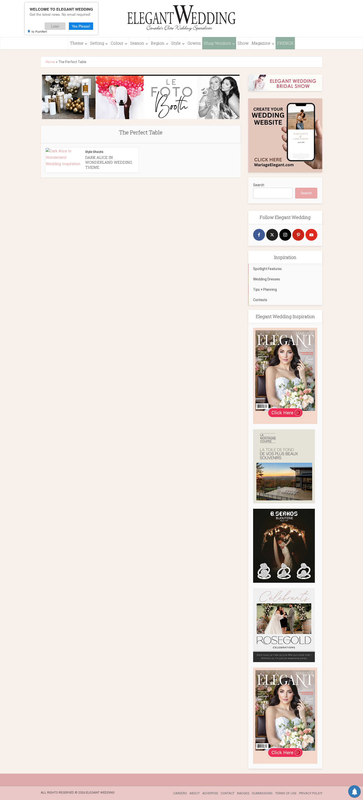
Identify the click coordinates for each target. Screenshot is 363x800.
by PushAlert (39, 31)
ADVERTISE (210, 793)
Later (55, 26)
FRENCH (285, 43)
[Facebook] (259, 235)
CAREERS (180, 793)
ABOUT (194, 793)
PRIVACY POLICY (310, 793)
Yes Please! (81, 26)
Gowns (194, 43)
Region (157, 43)
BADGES (243, 793)
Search (258, 185)
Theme (76, 43)
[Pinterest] (298, 235)
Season (137, 43)
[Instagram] (285, 235)
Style (176, 43)
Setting (97, 43)
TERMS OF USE (286, 793)
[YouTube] (311, 235)
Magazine (261, 43)
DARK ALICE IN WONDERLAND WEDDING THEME (108, 162)
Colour (117, 43)
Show (243, 43)
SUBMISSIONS (262, 793)
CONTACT (228, 793)
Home (50, 62)
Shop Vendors (217, 43)
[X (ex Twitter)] (272, 235)
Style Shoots (94, 152)
